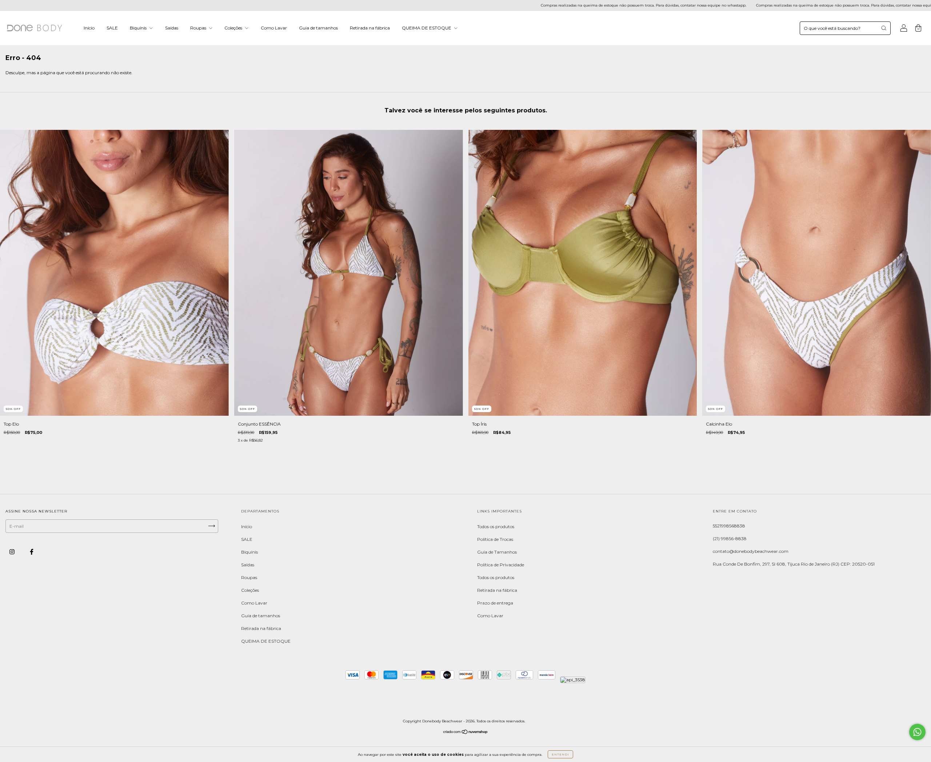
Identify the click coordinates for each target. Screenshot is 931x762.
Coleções (233, 28)
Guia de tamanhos (318, 28)
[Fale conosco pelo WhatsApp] (917, 732)
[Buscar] (884, 28)
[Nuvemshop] (465, 732)
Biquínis (139, 28)
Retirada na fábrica (370, 28)
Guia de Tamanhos (497, 552)
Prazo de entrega (495, 603)
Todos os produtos (495, 526)
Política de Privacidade (500, 564)
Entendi (560, 754)
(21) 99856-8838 (730, 538)
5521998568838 (729, 525)
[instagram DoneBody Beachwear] (12, 551)
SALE (112, 28)
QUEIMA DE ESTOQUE (427, 28)
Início (89, 28)
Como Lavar (274, 28)
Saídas (171, 28)
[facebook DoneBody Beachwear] (31, 551)
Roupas (198, 28)
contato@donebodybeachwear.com (750, 551)
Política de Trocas (495, 539)
